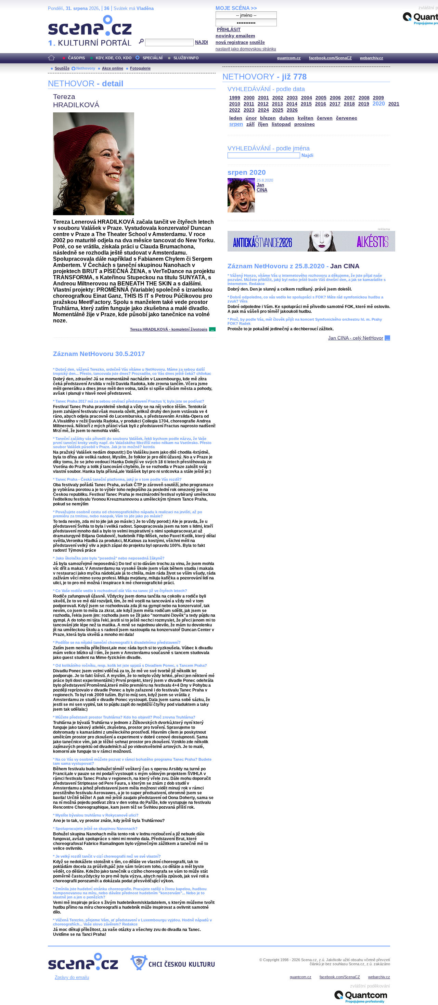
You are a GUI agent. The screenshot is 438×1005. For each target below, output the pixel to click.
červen (325, 118)
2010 (234, 104)
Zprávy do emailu (72, 977)
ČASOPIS (76, 58)
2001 (263, 97)
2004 (306, 97)
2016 (320, 104)
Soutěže (62, 68)
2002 (277, 97)
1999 (234, 97)
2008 (364, 97)
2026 (292, 110)
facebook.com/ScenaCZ (330, 58)
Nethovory (85, 68)
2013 (277, 104)
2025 (277, 110)
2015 (306, 104)
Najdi (307, 155)
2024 (263, 110)
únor (251, 118)
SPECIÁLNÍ (153, 58)
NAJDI (201, 42)
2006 (335, 97)
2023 (249, 110)
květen (305, 118)
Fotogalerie (140, 68)
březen (268, 118)
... (212, 329)
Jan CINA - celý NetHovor (355, 338)
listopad (281, 124)
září (250, 124)
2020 (379, 104)
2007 (349, 97)
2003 (292, 97)
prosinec (304, 124)
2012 (263, 104)
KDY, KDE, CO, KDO (114, 58)
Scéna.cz (60, 18)
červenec (346, 118)
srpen (236, 124)
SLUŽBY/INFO (186, 58)
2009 (378, 97)
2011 (249, 104)
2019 (363, 104)
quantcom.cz (289, 58)
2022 (234, 110)
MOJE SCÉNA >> (236, 8)
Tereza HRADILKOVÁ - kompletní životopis (168, 329)
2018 (349, 104)
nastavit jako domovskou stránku (246, 49)
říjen (263, 124)
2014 (291, 104)
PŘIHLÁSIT (229, 29)
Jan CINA (262, 187)
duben (286, 118)
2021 (393, 104)
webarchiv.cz (371, 58)
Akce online (112, 68)
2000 (249, 97)
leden (235, 118)
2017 (335, 104)
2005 (320, 97)
